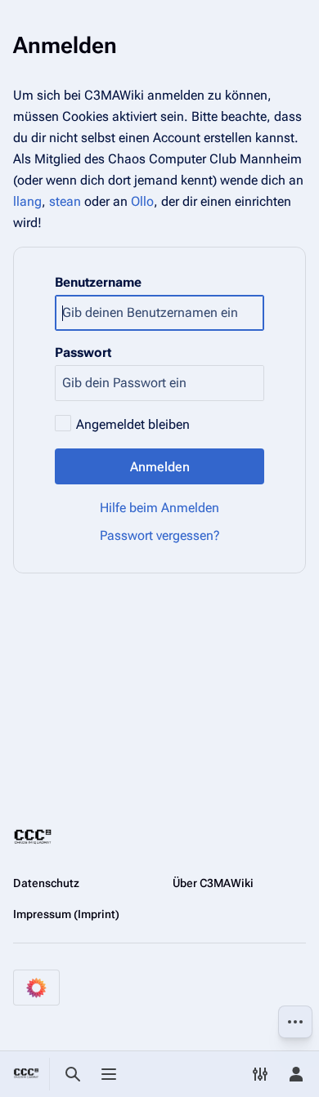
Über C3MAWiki (213, 883)
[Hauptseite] (26, 1074)
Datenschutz (46, 883)
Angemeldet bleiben (133, 424)
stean (65, 201)
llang (27, 201)
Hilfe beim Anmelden (159, 507)
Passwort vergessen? (160, 535)
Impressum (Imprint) (66, 914)
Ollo (142, 201)
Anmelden (160, 467)
